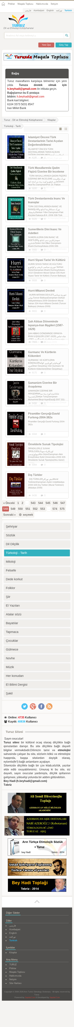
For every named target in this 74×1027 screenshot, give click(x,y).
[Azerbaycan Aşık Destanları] (37, 826)
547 (62, 503)
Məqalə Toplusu (25, 4)
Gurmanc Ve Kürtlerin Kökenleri (42, 354)
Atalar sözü (13, 614)
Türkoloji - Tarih (16, 553)
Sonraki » (9, 514)
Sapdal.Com (30, 997)
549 (13, 508)
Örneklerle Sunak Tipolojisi (45, 444)
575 (62, 508)
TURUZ (13, 964)
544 (40, 503)
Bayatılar (12, 623)
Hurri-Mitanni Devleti (41, 290)
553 (42, 508)
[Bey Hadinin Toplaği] (37, 886)
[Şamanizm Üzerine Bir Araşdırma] (16, 392)
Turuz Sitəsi (14, 732)
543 (33, 503)
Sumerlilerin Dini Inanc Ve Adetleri (44, 231)
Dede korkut (14, 579)
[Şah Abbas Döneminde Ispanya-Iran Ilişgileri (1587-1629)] (16, 331)
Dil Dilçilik (12, 544)
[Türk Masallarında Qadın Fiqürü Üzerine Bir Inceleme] (16, 177)
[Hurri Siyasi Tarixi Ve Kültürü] (16, 270)
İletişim (54, 4)
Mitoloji (10, 561)
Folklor (10, 588)
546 (55, 503)
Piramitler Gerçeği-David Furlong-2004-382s (44, 415)
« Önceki (9, 503)
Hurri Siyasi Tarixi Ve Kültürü (46, 260)
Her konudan (15, 676)
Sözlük (10, 535)
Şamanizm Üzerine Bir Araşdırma (42, 384)
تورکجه (59, 10)
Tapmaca (12, 632)
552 (35, 508)
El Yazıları (13, 605)
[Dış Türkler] (16, 485)
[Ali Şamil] (37, 803)
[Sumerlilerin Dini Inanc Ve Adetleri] (16, 239)
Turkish (68, 10)
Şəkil (9, 693)
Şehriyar (11, 526)
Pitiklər (11, 4)
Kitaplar (51, 119)
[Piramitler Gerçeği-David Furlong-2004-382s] (16, 423)
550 (20, 508)
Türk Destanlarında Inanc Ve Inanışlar (46, 200)
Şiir (8, 596)
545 (48, 503)
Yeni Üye (46, 45)
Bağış (15, 73)
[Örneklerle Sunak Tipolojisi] (16, 454)
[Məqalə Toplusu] (37, 59)
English (50, 10)
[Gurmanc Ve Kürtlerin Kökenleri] (16, 362)
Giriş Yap (63, 45)
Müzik (10, 667)
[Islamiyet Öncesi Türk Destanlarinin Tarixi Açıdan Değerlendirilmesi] (16, 147)
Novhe (10, 658)
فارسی (28, 10)
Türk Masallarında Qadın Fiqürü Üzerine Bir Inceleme (46, 169)
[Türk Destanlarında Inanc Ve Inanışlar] (16, 208)
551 (27, 508)
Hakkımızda (42, 4)
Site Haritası (15, 983)
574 (54, 508)
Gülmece (12, 649)
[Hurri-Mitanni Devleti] (16, 300)
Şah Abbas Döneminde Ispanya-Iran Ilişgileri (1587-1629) (46, 325)
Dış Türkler (35, 474)
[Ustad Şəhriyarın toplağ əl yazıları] (37, 868)
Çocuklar (12, 640)
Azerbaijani (39, 10)
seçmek (27, 514)
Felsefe (11, 570)
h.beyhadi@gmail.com (21, 88)
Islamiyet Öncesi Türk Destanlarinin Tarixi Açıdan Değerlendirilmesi (45, 141)
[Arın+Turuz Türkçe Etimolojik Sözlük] (37, 847)
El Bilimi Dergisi (16, 684)
